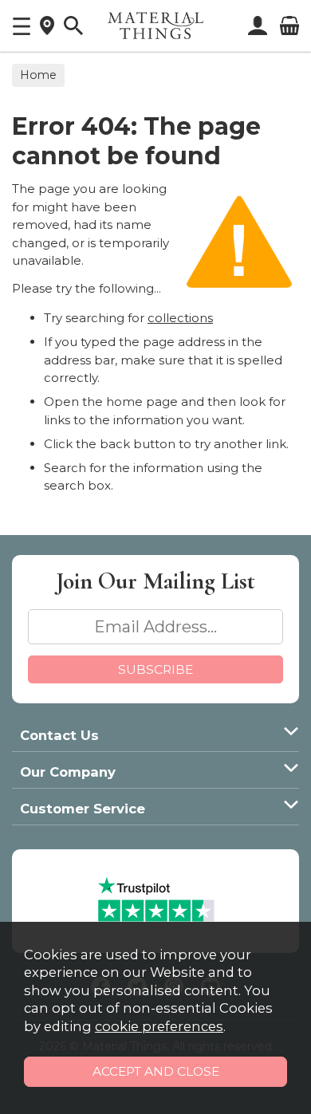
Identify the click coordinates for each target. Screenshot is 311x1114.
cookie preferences (159, 1026)
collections (180, 317)
